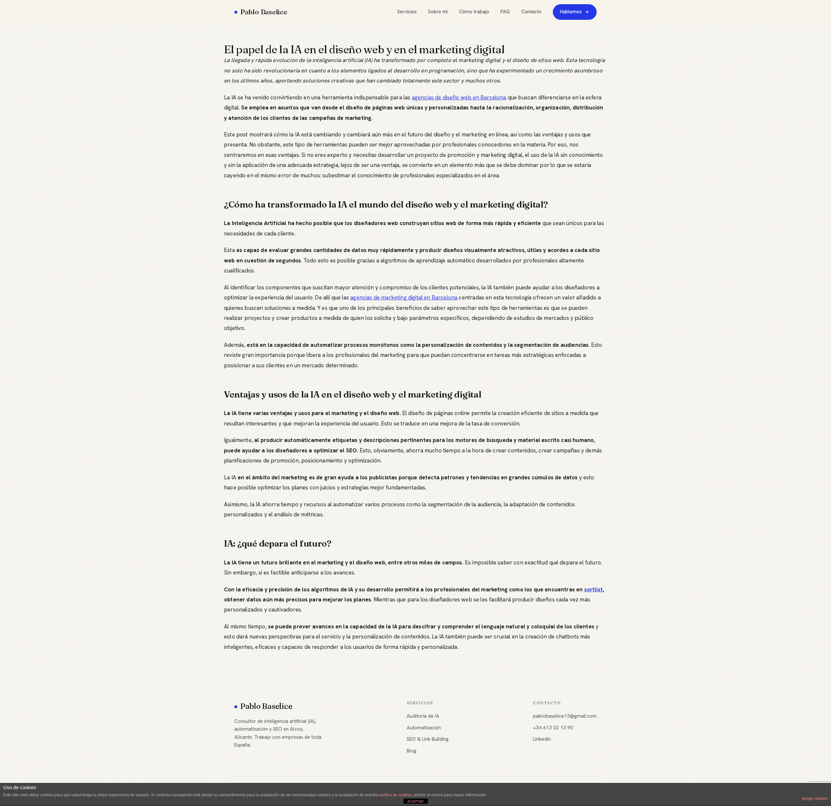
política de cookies (395, 795)
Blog (411, 751)
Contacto (531, 11)
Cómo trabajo (474, 11)
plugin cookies (815, 798)
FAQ (505, 11)
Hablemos (571, 11)
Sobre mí (438, 11)
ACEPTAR (415, 801)
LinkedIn (542, 739)
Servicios (407, 11)
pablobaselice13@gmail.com (565, 716)
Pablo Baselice (263, 11)
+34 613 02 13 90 (553, 727)
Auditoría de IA (423, 716)
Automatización (424, 727)
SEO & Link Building (428, 739)
